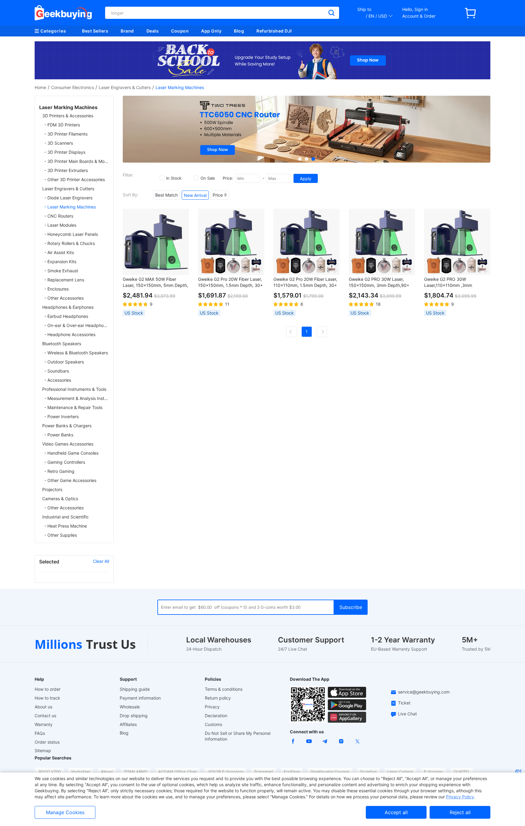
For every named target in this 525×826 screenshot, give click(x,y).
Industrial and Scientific (65, 516)
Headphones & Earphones (68, 307)
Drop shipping (134, 715)
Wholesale (130, 706)
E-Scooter (433, 771)
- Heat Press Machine (65, 525)
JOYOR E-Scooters (225, 771)
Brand (127, 30)
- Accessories (57, 380)
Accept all (396, 812)
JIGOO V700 (49, 771)
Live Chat (407, 713)
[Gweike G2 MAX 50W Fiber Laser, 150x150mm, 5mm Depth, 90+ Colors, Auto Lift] (156, 242)
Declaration (216, 715)
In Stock (173, 178)
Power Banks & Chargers (66, 425)
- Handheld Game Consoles (71, 453)
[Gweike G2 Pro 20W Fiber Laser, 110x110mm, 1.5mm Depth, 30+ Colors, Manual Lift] (306, 242)
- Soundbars (56, 370)
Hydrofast (80, 771)
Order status (47, 742)
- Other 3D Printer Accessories (74, 179)
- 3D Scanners (58, 143)
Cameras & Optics (60, 498)
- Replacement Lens (64, 279)
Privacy (212, 706)
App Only (211, 30)
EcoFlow (292, 771)
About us (43, 706)
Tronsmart (263, 771)
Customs (213, 724)
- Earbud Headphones (66, 316)
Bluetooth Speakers (61, 343)
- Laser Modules (60, 225)
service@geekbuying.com (424, 691)
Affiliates (128, 724)
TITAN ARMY (136, 771)
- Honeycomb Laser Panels (71, 234)
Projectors (52, 489)
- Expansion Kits (60, 261)
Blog (239, 30)
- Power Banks (58, 434)
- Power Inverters (61, 416)
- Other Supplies (60, 535)
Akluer (107, 771)
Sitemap (43, 750)
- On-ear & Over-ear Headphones (76, 325)
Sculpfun (368, 771)
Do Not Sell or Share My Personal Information (237, 736)
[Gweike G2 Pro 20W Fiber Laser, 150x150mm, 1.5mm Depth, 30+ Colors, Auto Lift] (231, 242)
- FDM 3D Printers (62, 124)
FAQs (40, 733)
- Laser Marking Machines (70, 206)
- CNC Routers (58, 216)
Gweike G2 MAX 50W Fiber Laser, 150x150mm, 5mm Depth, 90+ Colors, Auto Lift (155, 282)
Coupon (180, 30)
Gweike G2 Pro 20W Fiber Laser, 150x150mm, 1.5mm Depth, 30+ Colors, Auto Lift (230, 282)
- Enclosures (56, 288)
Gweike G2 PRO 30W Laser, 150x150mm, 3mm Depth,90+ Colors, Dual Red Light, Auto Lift (380, 282)
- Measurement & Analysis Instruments (76, 398)
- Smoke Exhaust (61, 270)
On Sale (208, 178)
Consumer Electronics (72, 87)
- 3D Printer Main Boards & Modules (76, 161)
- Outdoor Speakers (64, 361)
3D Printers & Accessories (67, 115)
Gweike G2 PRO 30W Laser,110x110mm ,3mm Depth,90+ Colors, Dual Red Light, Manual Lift (452, 282)
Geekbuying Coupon (330, 771)
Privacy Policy (460, 796)
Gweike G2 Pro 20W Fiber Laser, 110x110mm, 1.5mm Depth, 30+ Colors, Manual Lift (305, 282)
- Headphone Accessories (69, 334)
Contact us (45, 715)
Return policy (218, 697)
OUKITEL (462, 771)
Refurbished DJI (274, 30)
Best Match (166, 195)
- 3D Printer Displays (64, 152)
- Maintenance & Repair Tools (73, 407)
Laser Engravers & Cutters (125, 87)
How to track (47, 697)
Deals (152, 30)
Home (40, 87)
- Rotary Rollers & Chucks (69, 243)
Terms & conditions (223, 689)
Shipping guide (135, 689)
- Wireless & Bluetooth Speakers (76, 352)
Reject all (460, 812)
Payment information (140, 697)
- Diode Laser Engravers (68, 197)
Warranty (44, 724)
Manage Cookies (65, 812)
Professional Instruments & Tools (74, 389)
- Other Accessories (64, 298)
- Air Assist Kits (59, 252)
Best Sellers (95, 30)
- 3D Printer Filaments (66, 133)
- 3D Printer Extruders (66, 170)
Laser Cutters (400, 771)
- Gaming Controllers (64, 462)
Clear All (101, 561)
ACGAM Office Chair (177, 771)
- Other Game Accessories (70, 480)
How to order (47, 689)
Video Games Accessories (67, 443)
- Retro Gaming (59, 471)
